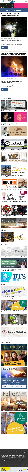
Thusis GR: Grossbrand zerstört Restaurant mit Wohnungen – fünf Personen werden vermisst (13, 54)
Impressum (4, 451)
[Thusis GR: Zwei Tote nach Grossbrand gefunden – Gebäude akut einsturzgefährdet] (14, 27)
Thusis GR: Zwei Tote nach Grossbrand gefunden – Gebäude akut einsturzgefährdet (14, 14)
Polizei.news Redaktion (13, 38)
